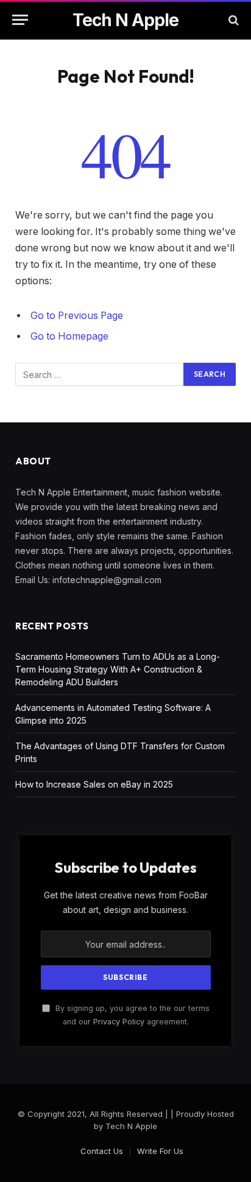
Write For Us (160, 1151)
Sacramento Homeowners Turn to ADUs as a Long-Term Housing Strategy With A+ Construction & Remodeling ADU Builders (117, 669)
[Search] (232, 19)
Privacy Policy (118, 1021)
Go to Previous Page (76, 315)
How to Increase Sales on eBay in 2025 (94, 784)
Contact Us (101, 1151)
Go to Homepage (69, 336)
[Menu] (20, 19)
